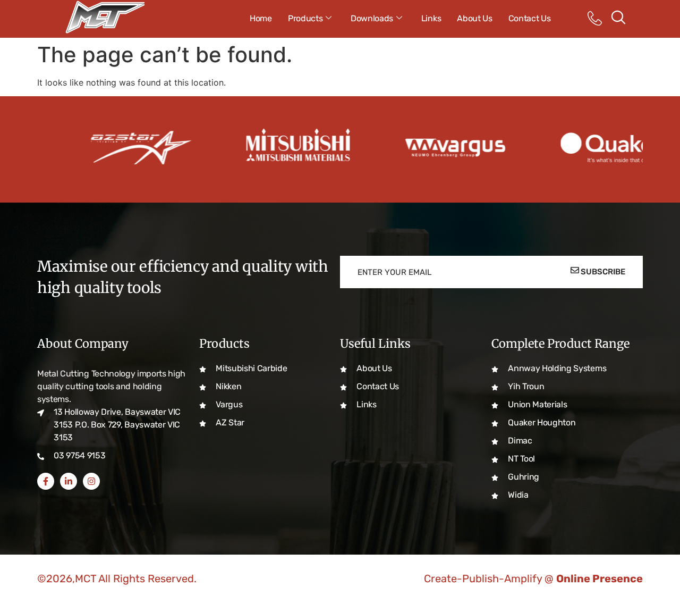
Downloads (372, 18)
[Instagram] (91, 481)
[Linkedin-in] (68, 481)
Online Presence (599, 578)
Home (261, 18)
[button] (617, 18)
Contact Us (529, 18)
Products (305, 18)
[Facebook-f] (45, 481)
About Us (474, 18)
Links (431, 18)
